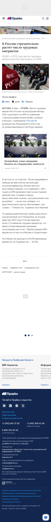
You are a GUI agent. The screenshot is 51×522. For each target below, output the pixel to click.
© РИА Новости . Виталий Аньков (14, 92)
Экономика (25, 30)
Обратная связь (9, 415)
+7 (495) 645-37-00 (10, 423)
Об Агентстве (8, 412)
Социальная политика (10, 499)
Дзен (17, 102)
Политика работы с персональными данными (19, 493)
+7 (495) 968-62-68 (35, 424)
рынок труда (19, 272)
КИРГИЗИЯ (7, 272)
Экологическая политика (11, 502)
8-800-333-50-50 (10, 431)
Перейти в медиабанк (36, 92)
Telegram (29, 102)
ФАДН (5, 268)
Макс (7, 102)
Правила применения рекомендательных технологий (21, 496)
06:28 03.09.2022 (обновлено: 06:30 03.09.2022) (21, 39)
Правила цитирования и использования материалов (21, 490)
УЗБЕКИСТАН (16, 268)
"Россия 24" (31, 121)
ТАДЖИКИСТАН (31, 268)
